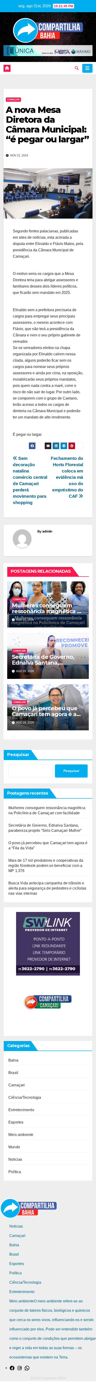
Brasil (13, 1073)
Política (14, 1172)
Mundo (14, 1147)
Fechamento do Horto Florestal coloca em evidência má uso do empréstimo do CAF (67, 477)
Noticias (15, 1159)
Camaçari (13, 99)
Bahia (13, 1060)
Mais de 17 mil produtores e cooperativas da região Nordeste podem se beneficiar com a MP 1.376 (45, 865)
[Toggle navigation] (87, 68)
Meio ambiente (21, 1135)
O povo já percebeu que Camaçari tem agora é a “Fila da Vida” (44, 714)
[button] (77, 68)
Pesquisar (18, 754)
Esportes (16, 1122)
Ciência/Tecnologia (24, 1097)
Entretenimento (21, 1110)
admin (47, 531)
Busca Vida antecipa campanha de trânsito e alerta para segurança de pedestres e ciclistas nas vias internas (47, 888)
